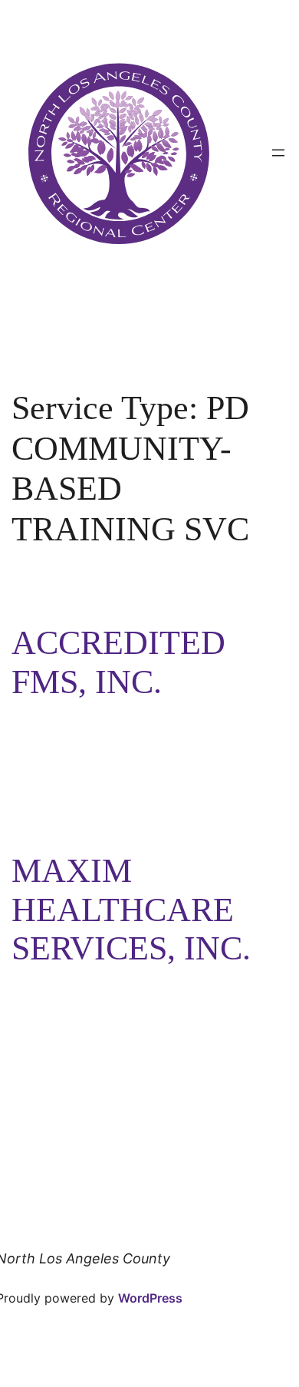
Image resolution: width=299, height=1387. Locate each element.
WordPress (150, 1298)
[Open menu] (278, 153)
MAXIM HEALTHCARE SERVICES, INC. (131, 909)
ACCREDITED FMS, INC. (118, 662)
